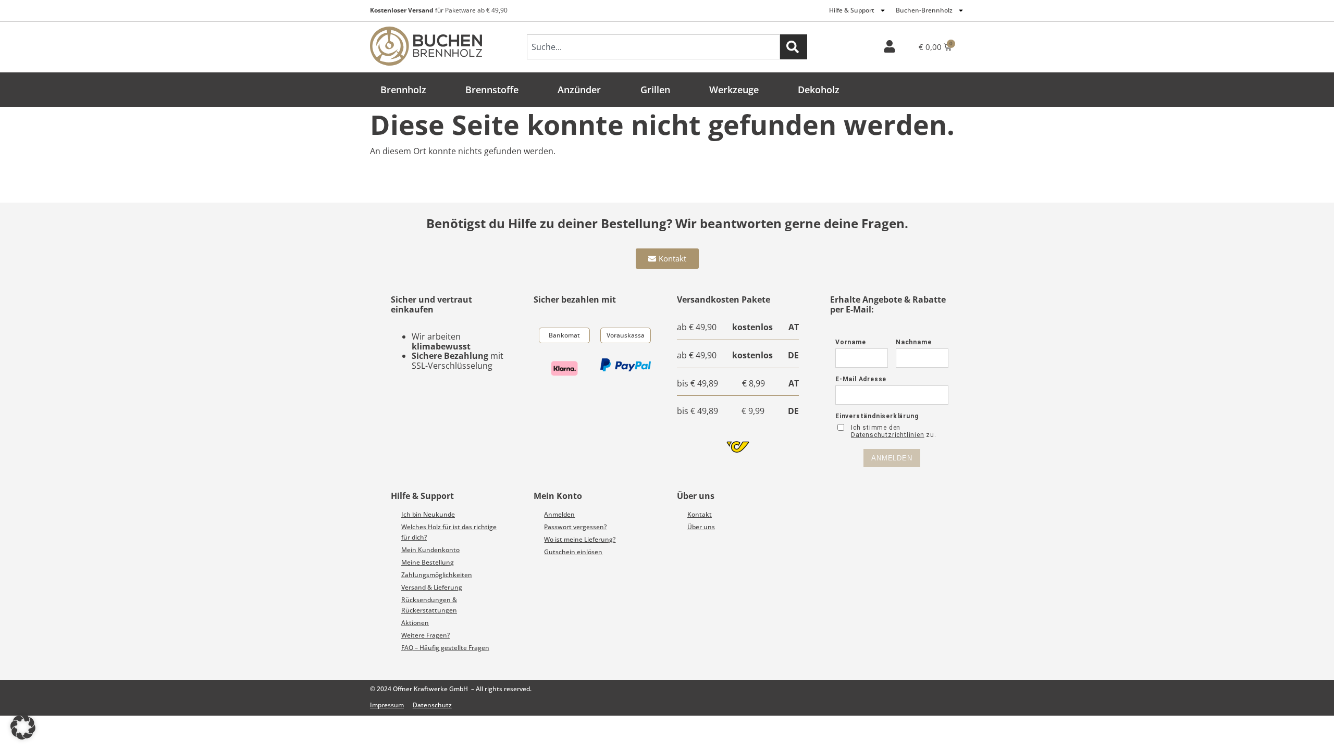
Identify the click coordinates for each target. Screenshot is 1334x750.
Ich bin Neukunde (428, 514)
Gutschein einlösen (573, 551)
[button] (23, 727)
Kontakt (699, 514)
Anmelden (559, 514)
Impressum (387, 705)
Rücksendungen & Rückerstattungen (429, 605)
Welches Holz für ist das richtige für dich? (449, 532)
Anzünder (579, 89)
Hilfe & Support (851, 10)
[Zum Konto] (889, 46)
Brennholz (403, 89)
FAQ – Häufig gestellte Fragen (445, 647)
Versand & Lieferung (431, 587)
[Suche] (793, 46)
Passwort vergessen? (575, 526)
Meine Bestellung (427, 562)
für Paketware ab (439, 10)
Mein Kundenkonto (430, 549)
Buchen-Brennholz (924, 10)
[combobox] (653, 46)
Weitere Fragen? (425, 635)
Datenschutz (432, 705)
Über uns (701, 526)
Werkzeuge (734, 89)
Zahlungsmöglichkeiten (436, 574)
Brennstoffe (491, 89)
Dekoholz (818, 89)
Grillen (655, 89)
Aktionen (415, 622)
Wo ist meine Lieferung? (579, 539)
